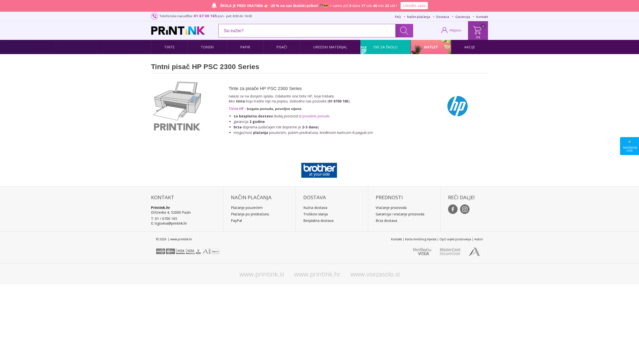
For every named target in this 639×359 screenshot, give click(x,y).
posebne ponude (316, 116)
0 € (478, 37)
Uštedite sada (414, 5)
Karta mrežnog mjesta (420, 239)
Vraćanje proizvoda (391, 207)
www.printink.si (261, 274)
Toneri (207, 47)
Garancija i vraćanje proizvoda (400, 214)
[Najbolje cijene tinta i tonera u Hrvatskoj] (178, 30)
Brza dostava (386, 220)
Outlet (431, 47)
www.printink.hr (317, 274)
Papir (245, 47)
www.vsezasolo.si (375, 274)
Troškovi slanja (315, 214)
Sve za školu (385, 47)
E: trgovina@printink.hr (169, 223)
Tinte (169, 47)
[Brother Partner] (319, 169)
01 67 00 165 (205, 15)
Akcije (469, 47)
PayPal (236, 220)
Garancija (462, 16)
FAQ (398, 16)
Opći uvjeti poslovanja (455, 239)
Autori (478, 239)
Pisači (281, 47)
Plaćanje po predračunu (250, 214)
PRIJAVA (455, 30)
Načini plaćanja (418, 16)
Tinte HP (236, 108)
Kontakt (482, 16)
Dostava (442, 16)
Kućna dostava (315, 207)
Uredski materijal (330, 47)
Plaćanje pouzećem (247, 207)
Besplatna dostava (318, 220)
